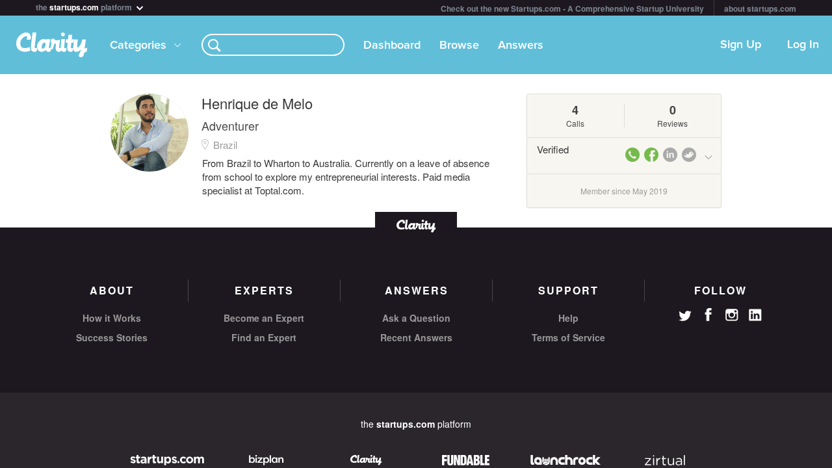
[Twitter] (685, 317)
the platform (85, 6)
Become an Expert (264, 317)
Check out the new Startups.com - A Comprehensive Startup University (572, 8)
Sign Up (740, 45)
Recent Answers (416, 337)
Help (568, 317)
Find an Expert (263, 337)
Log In (803, 45)
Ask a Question (416, 317)
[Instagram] (731, 315)
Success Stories (112, 337)
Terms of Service (568, 337)
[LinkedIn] (755, 315)
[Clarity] (416, 224)
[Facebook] (708, 314)
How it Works (112, 317)
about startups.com (760, 8)
